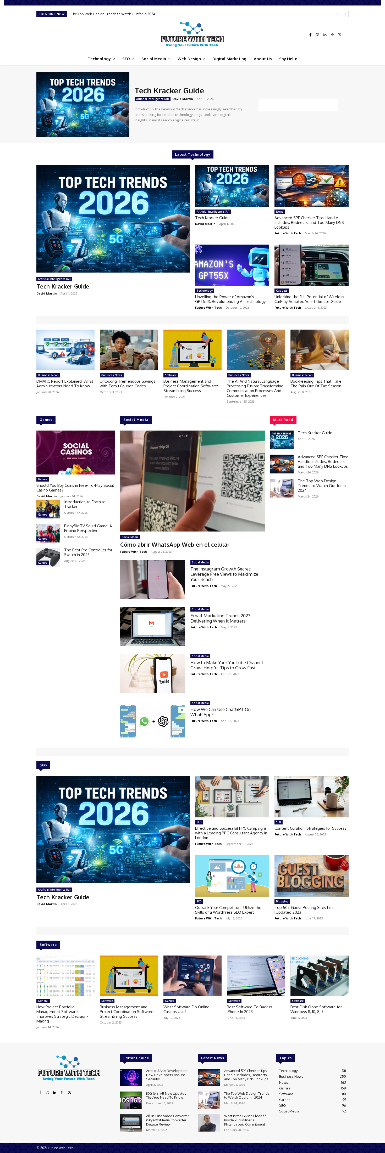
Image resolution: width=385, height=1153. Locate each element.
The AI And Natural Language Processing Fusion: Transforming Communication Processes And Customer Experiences (255, 388)
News (279, 211)
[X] (339, 35)
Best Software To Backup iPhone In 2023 (249, 1009)
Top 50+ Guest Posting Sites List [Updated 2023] (303, 910)
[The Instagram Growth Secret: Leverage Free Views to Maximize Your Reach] (152, 579)
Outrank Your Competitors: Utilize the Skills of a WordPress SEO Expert (228, 910)
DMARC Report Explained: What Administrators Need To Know (64, 383)
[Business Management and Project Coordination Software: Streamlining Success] (192, 350)
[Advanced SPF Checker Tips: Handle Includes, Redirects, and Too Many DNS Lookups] (311, 186)
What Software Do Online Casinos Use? (186, 1009)
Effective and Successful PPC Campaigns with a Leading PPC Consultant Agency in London (231, 833)
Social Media (130, 537)
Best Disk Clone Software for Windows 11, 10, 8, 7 (316, 1009)
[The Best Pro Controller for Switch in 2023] (48, 557)
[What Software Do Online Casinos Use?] (192, 976)
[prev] (337, 14)
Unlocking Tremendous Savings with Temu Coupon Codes (127, 383)
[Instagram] (317, 35)
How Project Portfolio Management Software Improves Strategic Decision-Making (62, 1014)
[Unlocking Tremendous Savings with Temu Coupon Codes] (129, 350)
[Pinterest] (332, 35)
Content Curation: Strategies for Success (310, 828)
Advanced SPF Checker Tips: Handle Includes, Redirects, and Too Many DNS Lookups (309, 222)
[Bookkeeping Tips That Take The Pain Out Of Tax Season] (319, 350)
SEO (199, 822)
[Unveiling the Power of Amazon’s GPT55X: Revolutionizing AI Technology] (232, 265)
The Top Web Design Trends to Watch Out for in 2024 (322, 485)
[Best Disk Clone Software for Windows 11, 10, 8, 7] (319, 976)
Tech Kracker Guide (169, 90)
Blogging (282, 901)
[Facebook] (310, 35)
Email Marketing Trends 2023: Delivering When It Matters (220, 618)
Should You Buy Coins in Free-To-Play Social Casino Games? (75, 488)
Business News (48, 375)
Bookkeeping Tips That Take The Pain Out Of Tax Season (316, 383)
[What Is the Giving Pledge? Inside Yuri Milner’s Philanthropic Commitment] (209, 1123)
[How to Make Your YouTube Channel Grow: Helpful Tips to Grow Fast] (152, 673)
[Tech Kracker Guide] (82, 104)
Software (171, 375)
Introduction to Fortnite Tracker (85, 504)
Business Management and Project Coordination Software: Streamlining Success (190, 386)
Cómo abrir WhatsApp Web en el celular (175, 544)
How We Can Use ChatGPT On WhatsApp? (220, 712)
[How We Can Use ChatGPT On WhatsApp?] (152, 720)
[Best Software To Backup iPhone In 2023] (256, 976)
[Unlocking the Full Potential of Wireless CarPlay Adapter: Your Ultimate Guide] (311, 265)
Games (42, 479)
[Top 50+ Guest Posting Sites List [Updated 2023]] (311, 875)
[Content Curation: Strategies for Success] (311, 796)
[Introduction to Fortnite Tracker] (48, 509)
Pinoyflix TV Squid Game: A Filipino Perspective (88, 528)
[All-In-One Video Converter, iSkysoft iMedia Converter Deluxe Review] (131, 1123)
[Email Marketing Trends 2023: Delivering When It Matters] (152, 626)
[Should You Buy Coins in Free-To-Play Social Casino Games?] (75, 452)
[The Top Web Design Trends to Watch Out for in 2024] (282, 488)
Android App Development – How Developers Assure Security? (168, 1075)
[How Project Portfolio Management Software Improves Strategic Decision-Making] (65, 976)
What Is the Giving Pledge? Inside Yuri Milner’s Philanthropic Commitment (128, 14)
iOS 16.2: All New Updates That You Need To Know (166, 1095)
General (43, 1001)
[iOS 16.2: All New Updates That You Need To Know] (131, 1100)
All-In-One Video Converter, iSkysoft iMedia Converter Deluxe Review (168, 1120)
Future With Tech (287, 233)
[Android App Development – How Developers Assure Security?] (131, 1077)
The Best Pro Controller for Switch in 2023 (88, 552)
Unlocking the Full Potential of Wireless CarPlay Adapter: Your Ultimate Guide (309, 299)
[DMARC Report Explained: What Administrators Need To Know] (65, 350)
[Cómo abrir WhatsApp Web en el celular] (192, 481)
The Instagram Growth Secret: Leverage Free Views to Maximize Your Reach (224, 574)
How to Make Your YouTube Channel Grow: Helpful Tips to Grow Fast (226, 665)
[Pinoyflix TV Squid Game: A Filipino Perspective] (48, 533)
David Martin (183, 99)
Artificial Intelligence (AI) (152, 99)
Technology (205, 290)
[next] (345, 14)
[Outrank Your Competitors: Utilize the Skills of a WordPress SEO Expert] (232, 875)
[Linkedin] (325, 35)
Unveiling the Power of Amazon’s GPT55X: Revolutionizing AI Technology (230, 299)
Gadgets (282, 290)
